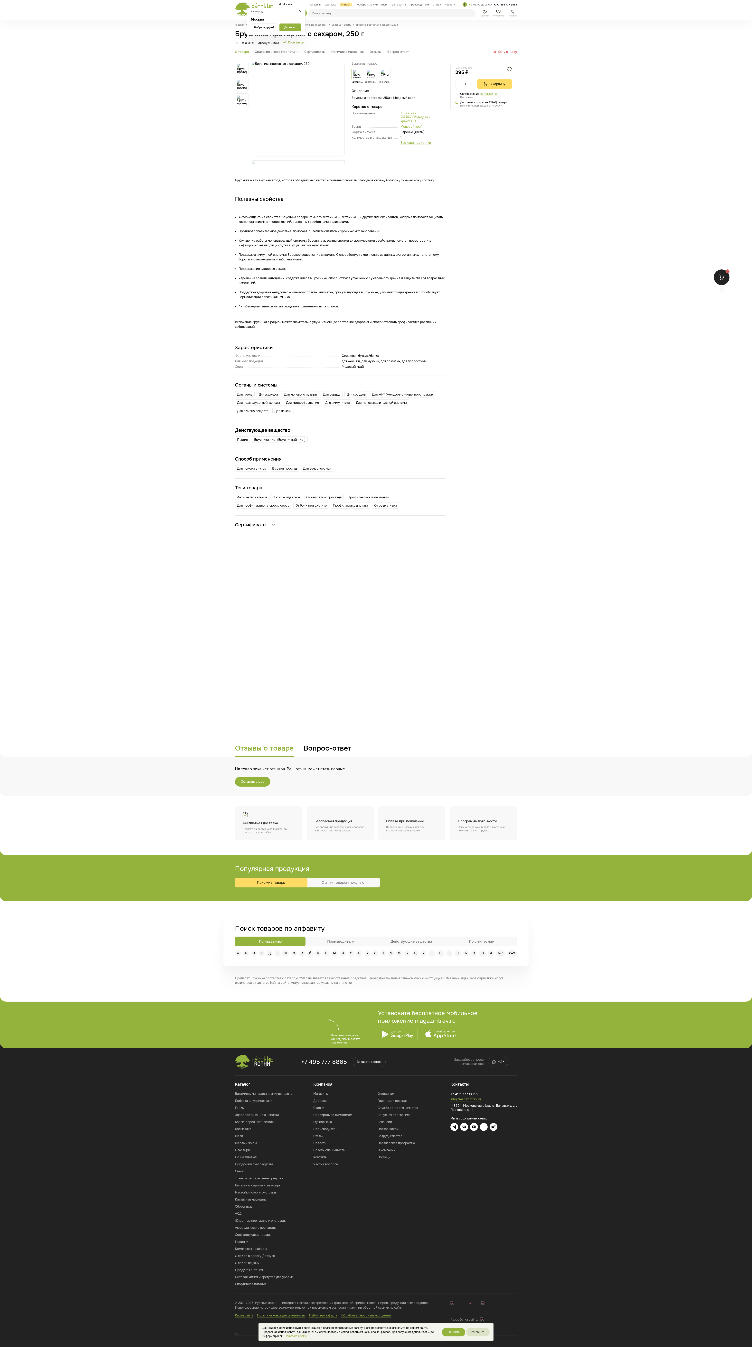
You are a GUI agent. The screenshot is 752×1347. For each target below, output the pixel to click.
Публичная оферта (323, 1315)
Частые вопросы (325, 1164)
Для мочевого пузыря (300, 394)
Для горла (244, 394)
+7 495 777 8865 (324, 1062)
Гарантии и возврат (392, 1101)
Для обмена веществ (252, 411)
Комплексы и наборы (251, 1249)
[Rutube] (493, 1127)
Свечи (239, 1171)
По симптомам (246, 1157)
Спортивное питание (251, 1284)
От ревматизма (385, 505)
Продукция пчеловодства (254, 1164)
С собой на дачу (247, 1263)
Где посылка (322, 1122)
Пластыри (242, 1150)
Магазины (320, 1094)
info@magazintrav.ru (465, 1099)
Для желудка (268, 394)
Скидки (318, 1108)
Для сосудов (356, 394)
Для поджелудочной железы (258, 403)
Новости (319, 1143)
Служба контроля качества (398, 1108)
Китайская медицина (251, 1199)
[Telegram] (465, 4)
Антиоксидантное (286, 497)
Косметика (243, 1129)
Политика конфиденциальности (281, 1315)
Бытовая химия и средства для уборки (264, 1277)
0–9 (512, 953)
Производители (325, 1129)
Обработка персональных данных (366, 1315)
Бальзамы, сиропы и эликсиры (258, 1185)
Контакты (320, 1157)
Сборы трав (244, 1206)
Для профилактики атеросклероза (263, 505)
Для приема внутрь (251, 468)
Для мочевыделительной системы (381, 403)
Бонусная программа (394, 1115)
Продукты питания (249, 1270)
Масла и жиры (246, 1143)
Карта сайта (244, 1315)
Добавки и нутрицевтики (253, 1101)
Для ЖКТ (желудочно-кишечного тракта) (402, 394)
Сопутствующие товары (253, 1235)
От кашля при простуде (324, 497)
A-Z (500, 953)
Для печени (283, 411)
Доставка (320, 1101)
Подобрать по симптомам (332, 1115)
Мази (239, 1136)
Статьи (318, 1136)
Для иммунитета (337, 403)
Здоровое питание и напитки (257, 1115)
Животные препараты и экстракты (260, 1221)
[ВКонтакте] (464, 1127)
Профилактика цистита (350, 505)
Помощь (384, 1157)
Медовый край (411, 127)
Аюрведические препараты (255, 1228)
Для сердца (331, 394)
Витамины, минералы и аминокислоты (264, 1094)
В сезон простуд (284, 468)
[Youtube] (474, 1127)
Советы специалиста (329, 1150)
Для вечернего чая (317, 468)
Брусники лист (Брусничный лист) (280, 440)
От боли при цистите (311, 505)
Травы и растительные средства (259, 1178)
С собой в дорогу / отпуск (255, 1256)
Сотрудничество (390, 1136)
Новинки (241, 1242)
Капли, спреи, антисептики (255, 1122)
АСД (238, 1213)
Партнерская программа (396, 1143)
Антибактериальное (252, 497)
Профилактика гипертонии (368, 497)
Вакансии (385, 1122)
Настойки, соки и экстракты (256, 1192)
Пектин (242, 440)
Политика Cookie (296, 1336)
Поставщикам (388, 1129)
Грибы (239, 1108)
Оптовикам (386, 1094)
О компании (387, 1150)
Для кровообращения (302, 403)
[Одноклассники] (484, 1127)
